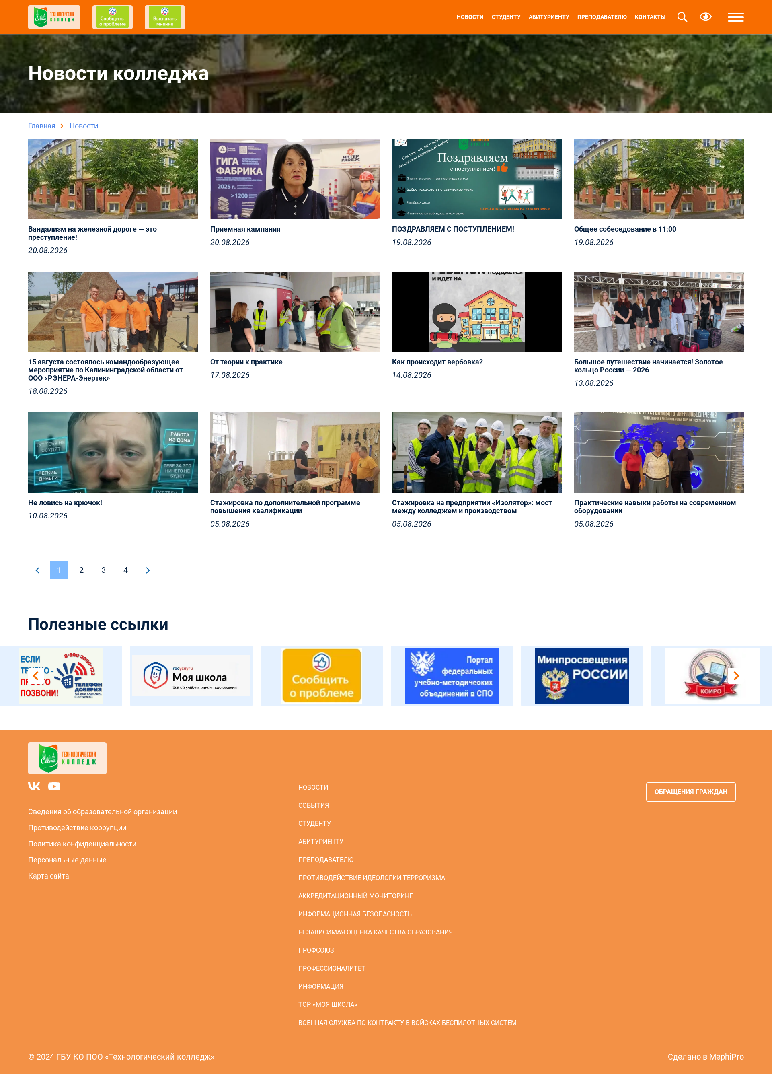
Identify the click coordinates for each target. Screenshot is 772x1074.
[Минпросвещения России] (582, 676)
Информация (320, 986)
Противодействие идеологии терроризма (371, 878)
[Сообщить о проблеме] (322, 676)
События (313, 805)
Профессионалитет (331, 968)
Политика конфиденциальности (82, 843)
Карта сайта (48, 876)
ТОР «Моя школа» (327, 1004)
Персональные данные (67, 860)
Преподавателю (602, 17)
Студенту (506, 17)
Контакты (650, 17)
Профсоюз (316, 950)
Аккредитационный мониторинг (355, 896)
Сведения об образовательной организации (102, 811)
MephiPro (726, 1057)
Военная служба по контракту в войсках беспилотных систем (407, 1023)
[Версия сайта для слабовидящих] (706, 17)
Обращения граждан (691, 792)
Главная (41, 125)
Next (736, 676)
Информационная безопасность (355, 914)
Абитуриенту (549, 17)
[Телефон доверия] (61, 676)
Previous (36, 676)
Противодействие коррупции (77, 827)
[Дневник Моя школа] (191, 676)
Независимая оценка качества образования (375, 932)
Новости (470, 17)
